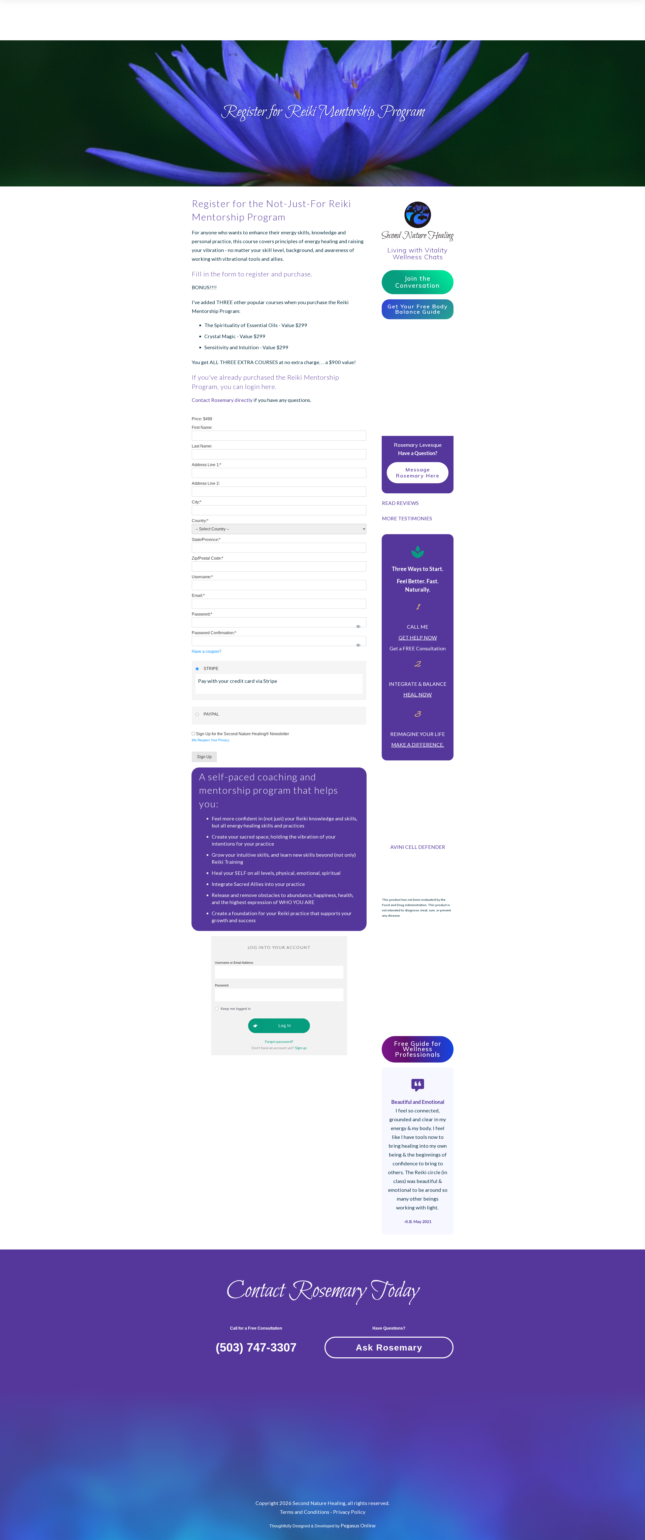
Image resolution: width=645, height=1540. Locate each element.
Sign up (301, 1048)
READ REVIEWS (400, 503)
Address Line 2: (206, 483)
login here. (261, 386)
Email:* (198, 595)
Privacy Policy (349, 1512)
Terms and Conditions (304, 1512)
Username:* (202, 577)
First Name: (202, 427)
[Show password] (358, 626)
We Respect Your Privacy (210, 740)
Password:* (202, 614)
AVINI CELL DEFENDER (417, 847)
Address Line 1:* (206, 465)
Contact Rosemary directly (222, 400)
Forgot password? (279, 1041)
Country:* (200, 521)
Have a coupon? (206, 651)
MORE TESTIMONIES (407, 518)
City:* (196, 502)
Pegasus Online (358, 1525)
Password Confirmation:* (214, 633)
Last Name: (202, 446)
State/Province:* (206, 539)
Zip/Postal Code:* (207, 558)
